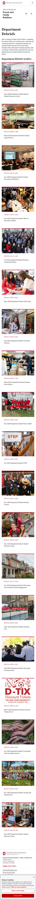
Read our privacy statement (19, 887)
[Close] (34, 877)
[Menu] (26, 13)
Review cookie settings (18, 890)
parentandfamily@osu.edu (10, 870)
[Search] (31, 13)
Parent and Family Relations (8, 15)
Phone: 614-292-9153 (9, 872)
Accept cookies (18, 895)
